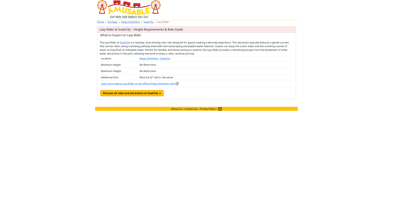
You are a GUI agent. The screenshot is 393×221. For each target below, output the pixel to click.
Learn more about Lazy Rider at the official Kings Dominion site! (138, 83)
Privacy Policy (208, 108)
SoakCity (149, 22)
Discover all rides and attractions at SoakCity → (132, 93)
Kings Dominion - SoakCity (155, 58)
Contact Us (191, 108)
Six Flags (113, 22)
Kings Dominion (130, 22)
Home (100, 22)
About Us (176, 108)
